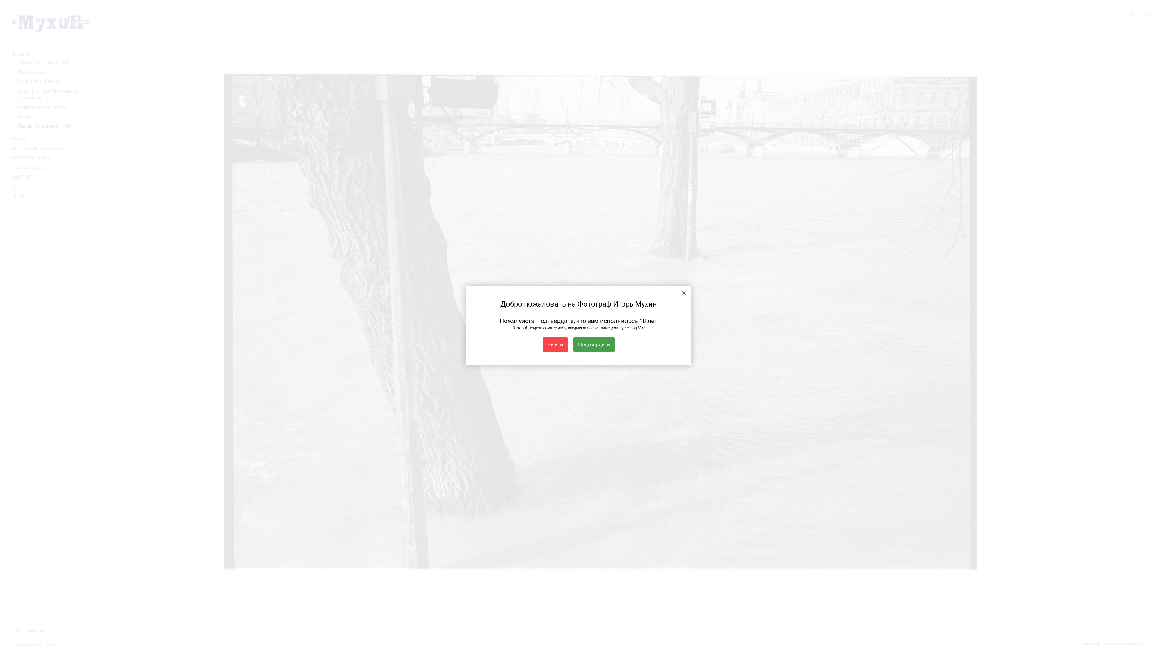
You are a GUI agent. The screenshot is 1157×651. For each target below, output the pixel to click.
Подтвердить (594, 344)
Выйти (555, 344)
